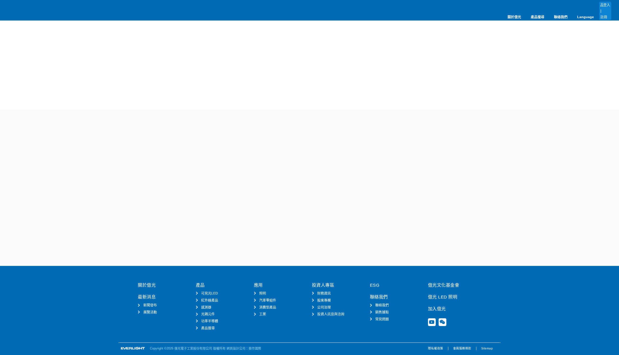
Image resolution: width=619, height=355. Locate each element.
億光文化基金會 (443, 285)
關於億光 (514, 17)
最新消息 (147, 297)
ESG (375, 285)
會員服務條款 (462, 348)
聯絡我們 (560, 17)
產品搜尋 (537, 17)
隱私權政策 (435, 348)
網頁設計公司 (236, 348)
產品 (200, 285)
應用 (258, 285)
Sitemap (487, 348)
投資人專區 (323, 285)
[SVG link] (133, 348)
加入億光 (437, 308)
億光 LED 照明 (442, 297)
